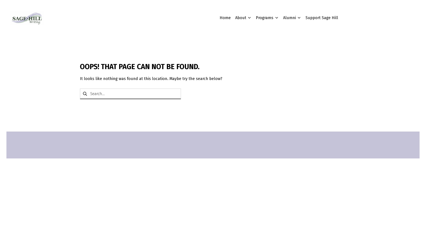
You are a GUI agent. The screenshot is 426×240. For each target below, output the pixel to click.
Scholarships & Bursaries (287, 143)
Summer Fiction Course (285, 70)
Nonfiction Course (280, 78)
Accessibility (275, 160)
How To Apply (276, 114)
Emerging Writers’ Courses (288, 61)
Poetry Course (277, 96)
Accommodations (280, 152)
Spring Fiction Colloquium (287, 52)
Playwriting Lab (278, 87)
